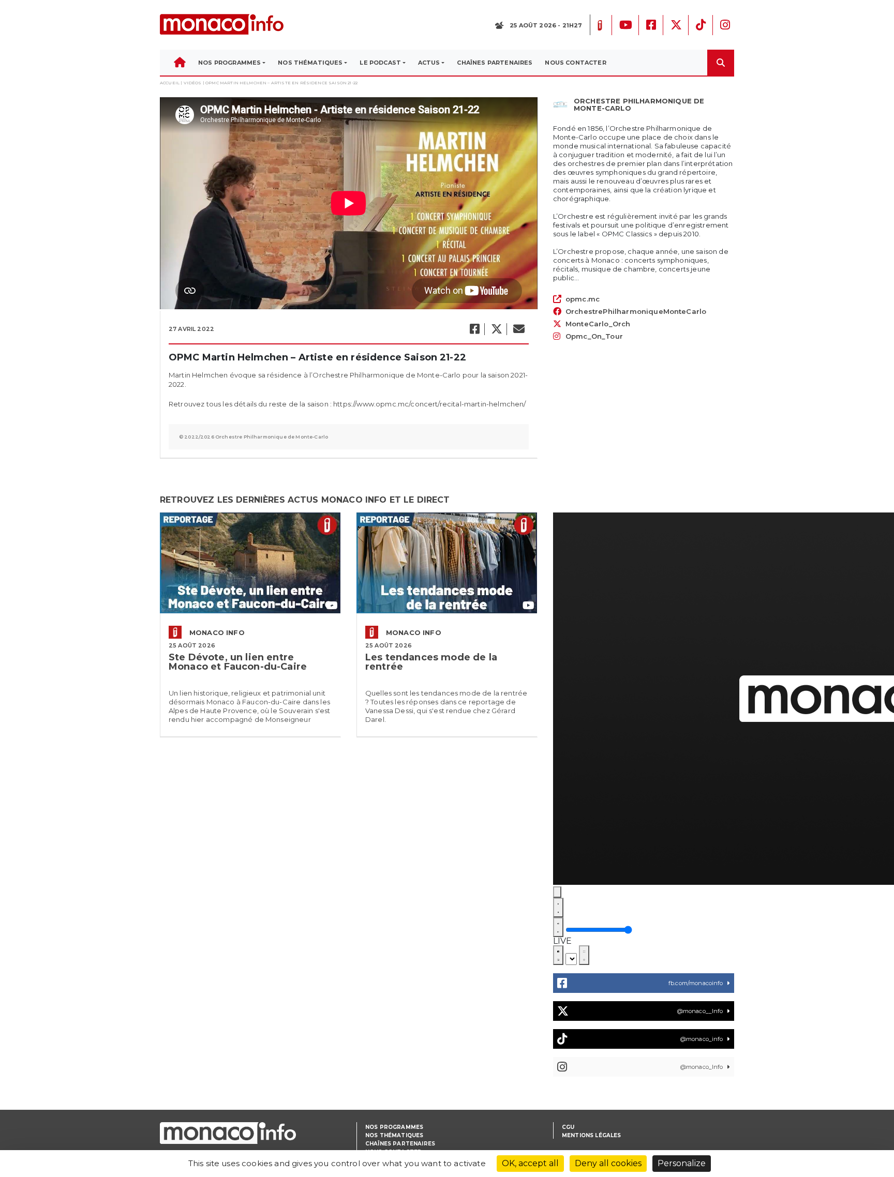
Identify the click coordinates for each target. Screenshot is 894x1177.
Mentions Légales (591, 1135)
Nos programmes (394, 1127)
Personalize (682, 1163)
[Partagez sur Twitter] (496, 329)
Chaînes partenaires (400, 1143)
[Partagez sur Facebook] (474, 329)
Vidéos (193, 82)
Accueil (170, 82)
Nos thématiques (394, 1135)
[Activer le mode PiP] (558, 955)
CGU (568, 1127)
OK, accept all (530, 1163)
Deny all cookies (608, 1163)
